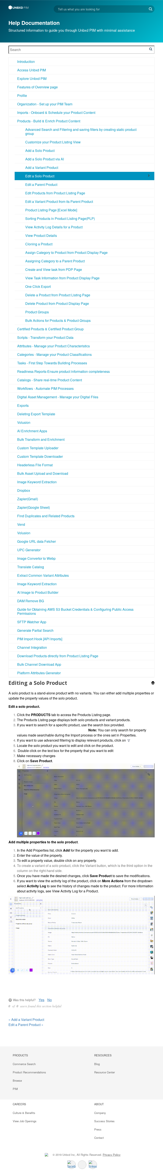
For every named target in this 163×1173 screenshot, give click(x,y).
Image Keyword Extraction (37, 481)
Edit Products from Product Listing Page (55, 193)
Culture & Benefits (24, 1113)
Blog (97, 1064)
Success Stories (104, 1121)
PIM (15, 1089)
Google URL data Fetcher (36, 541)
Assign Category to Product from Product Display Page (66, 252)
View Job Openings (25, 1121)
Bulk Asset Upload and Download (42, 473)
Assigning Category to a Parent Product (55, 261)
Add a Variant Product (41, 167)
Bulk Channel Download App (39, 664)
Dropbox (23, 490)
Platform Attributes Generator (39, 672)
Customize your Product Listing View (53, 142)
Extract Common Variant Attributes (43, 575)
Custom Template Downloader (40, 456)
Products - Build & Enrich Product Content (48, 121)
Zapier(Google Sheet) (33, 507)
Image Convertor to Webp (36, 558)
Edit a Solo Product (39, 176)
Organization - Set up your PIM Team (44, 104)
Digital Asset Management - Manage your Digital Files (57, 396)
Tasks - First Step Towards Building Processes (52, 362)
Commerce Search (24, 1064)
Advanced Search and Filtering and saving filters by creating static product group (80, 131)
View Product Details (41, 235)
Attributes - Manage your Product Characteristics (53, 345)
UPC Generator (29, 549)
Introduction (26, 61)
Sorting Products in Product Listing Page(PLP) (60, 218)
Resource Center (104, 1072)
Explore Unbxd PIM (31, 78)
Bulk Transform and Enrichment (41, 439)
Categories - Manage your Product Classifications (54, 354)
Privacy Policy (112, 1155)
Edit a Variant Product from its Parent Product (59, 201)
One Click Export (38, 286)
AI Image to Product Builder (37, 592)
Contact (99, 1138)
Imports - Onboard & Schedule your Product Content (56, 112)
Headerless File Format (35, 464)
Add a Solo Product (40, 150)
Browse (17, 1080)
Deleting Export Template (36, 413)
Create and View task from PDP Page (53, 269)
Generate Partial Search (35, 630)
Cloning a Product (38, 244)
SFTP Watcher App (31, 621)
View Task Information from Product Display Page (62, 278)
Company (100, 1113)
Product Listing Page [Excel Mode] (51, 210)
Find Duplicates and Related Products (45, 515)
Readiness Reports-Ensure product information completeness (63, 371)
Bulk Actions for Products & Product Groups (58, 320)
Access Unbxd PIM (31, 70)
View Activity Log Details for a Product (54, 227)
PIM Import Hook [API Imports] (39, 638)
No (49, 999)
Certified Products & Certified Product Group (50, 328)
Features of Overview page (37, 87)
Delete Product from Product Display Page (57, 303)
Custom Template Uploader (37, 447)
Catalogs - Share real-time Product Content (49, 379)
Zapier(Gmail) (27, 498)
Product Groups (37, 312)
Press (97, 1129)
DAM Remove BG (30, 600)
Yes (41, 999)
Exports (23, 405)
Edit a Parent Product (41, 184)
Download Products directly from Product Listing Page (57, 655)
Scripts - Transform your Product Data (45, 337)
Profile (22, 95)
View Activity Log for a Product (75, 891)
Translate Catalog (30, 566)
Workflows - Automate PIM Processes (45, 388)
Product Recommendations (29, 1072)
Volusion (23, 422)
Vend (21, 524)
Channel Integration (32, 647)
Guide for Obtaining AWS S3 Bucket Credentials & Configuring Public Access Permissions (75, 611)
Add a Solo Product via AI (44, 159)
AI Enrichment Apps (32, 430)
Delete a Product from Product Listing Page (57, 295)
